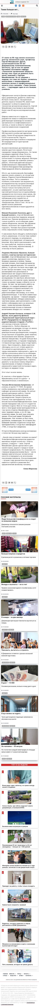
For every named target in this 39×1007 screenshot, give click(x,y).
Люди (18, 16)
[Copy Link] (15, 47)
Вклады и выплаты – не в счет (14, 584)
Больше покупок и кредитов (13, 554)
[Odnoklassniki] (6, 47)
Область (26, 973)
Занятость (4, 629)
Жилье (3, 758)
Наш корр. (15, 13)
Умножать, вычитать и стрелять (15, 650)
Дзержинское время (11, 16)
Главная (5, 973)
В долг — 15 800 (7, 683)
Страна (5, 975)
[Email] (12, 47)
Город (19, 973)
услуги (14, 533)
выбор (3, 533)
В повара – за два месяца (12, 617)
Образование (5, 662)
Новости (11, 973)
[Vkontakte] (3, 47)
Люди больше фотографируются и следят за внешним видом (18, 520)
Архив (3, 16)
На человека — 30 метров (11, 746)
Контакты (28, 975)
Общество (23, 16)
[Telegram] (9, 47)
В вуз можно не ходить (11, 713)
